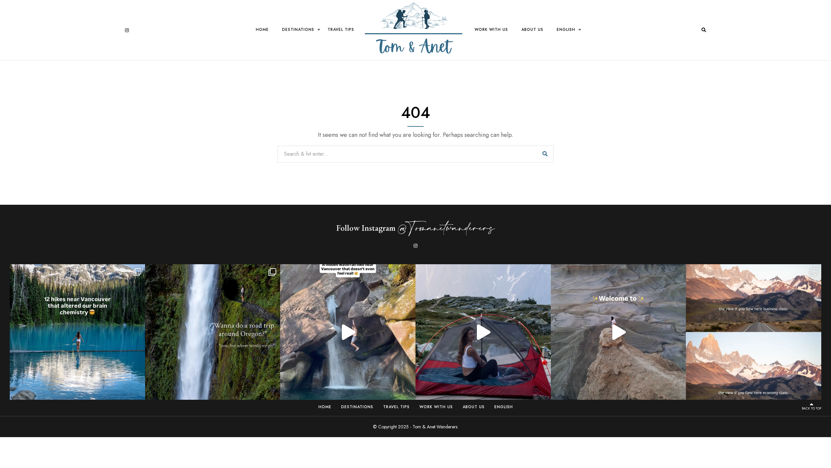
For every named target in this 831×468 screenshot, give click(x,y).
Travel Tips (341, 29)
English (566, 29)
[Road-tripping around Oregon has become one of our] (212, 332)
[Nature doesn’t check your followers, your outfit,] (753, 332)
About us (532, 29)
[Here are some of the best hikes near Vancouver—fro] (77, 332)
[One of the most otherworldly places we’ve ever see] (618, 332)
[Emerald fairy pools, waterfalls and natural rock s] (348, 332)
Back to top (811, 408)
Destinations (298, 29)
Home (262, 29)
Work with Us (491, 29)
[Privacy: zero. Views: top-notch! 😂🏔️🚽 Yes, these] (483, 332)
